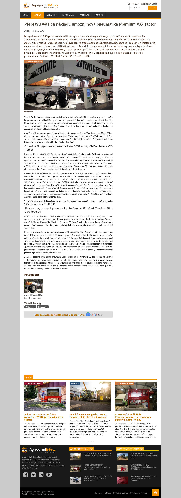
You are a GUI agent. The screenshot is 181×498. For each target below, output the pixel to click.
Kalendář (84, 15)
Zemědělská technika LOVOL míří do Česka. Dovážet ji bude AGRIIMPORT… (98, 478)
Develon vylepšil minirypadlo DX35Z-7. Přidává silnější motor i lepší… (144, 455)
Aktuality (51, 15)
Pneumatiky (42, 307)
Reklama (107, 492)
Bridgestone (30, 307)
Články (37, 15)
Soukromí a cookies (138, 492)
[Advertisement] (68, 346)
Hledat (152, 8)
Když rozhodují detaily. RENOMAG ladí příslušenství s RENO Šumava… (143, 466)
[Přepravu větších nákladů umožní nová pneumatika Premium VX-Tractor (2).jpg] (33, 292)
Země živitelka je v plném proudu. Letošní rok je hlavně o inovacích (98, 454)
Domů (25, 15)
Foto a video (68, 15)
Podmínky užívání (120, 492)
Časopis (99, 15)
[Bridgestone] (68, 109)
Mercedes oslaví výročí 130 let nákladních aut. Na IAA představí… (143, 478)
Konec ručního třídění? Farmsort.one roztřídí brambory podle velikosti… (97, 466)
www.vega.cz (49, 494)
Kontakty (98, 492)
